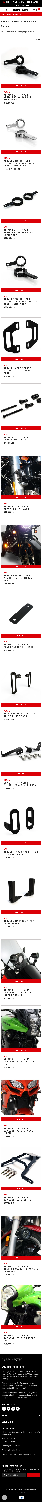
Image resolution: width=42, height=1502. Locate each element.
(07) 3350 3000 (22, 5)
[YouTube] (18, 1409)
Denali (7, 92)
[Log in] (34, 10)
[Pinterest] (13, 1409)
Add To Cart (20, 152)
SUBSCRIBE (32, 1475)
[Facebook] (4, 1409)
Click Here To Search (11, 14)
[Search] (6, 10)
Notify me (20, 635)
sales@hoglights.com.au (17, 1450)
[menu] (2, 10)
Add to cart (20, 86)
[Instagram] (8, 1409)
